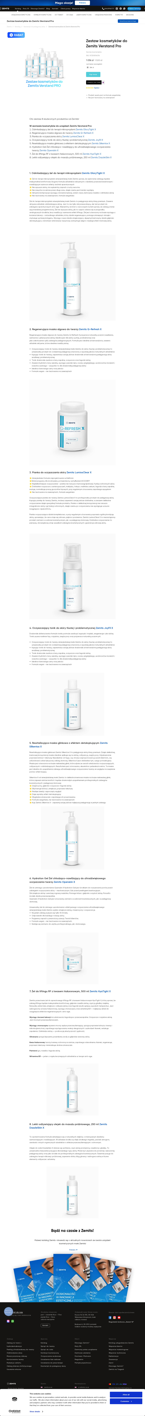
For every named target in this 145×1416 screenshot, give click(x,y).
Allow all (126, 1395)
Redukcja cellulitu (14, 1363)
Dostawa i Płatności (83, 1356)
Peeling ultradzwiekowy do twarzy (20, 1349)
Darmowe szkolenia (83, 1353)
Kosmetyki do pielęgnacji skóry (34, 27)
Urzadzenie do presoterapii (52, 1363)
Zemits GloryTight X (86, 129)
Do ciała (69, 15)
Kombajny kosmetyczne (42, 15)
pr (42, 1346)
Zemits (9, 27)
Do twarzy (59, 15)
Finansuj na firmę (94, 82)
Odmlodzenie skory (14, 1353)
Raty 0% (78, 1346)
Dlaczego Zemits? (82, 1343)
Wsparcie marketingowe (118, 1349)
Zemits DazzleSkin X (101, 157)
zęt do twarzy (49, 1346)
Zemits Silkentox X (101, 143)
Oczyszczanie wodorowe (51, 1356)
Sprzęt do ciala (47, 1349)
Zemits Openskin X (49, 150)
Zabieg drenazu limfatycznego (19, 1366)
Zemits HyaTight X (92, 154)
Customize (125, 1401)
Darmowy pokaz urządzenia (86, 1349)
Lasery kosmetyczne (84, 15)
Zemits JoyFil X (95, 140)
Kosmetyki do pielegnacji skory (53, 1366)
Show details (35, 1412)
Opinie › (96, 88)
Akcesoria (130, 15)
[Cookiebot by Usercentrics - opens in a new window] (15, 1411)
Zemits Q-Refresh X (83, 133)
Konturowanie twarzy (15, 1359)
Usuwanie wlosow (14, 1369)
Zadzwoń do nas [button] (15, 1312)
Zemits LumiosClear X (73, 136)
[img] (103, 9)
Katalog (18, 27)
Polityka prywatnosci (83, 1363)
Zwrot (111, 1363)
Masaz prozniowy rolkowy (17, 1356)
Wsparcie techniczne (117, 1353)
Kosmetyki (119, 15)
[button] (134, 8)
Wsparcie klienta (115, 1346)
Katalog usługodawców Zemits (121, 1343)
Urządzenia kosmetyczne (20, 15)
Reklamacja (113, 1356)
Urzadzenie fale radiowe (50, 1359)
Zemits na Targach (116, 1369)
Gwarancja (113, 1359)
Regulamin (79, 1359)
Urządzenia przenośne (103, 15)
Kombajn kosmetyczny (50, 1353)
